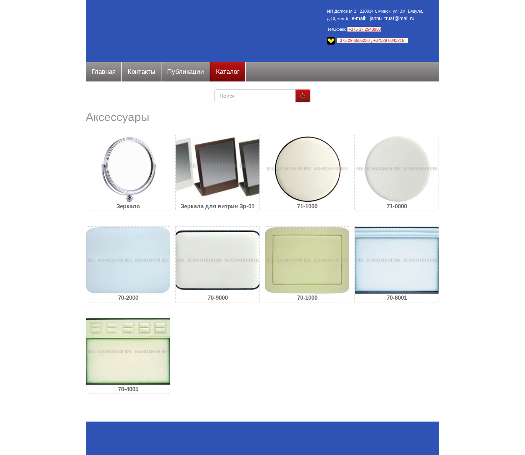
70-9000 (218, 297)
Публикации (185, 71)
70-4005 (128, 389)
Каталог (227, 71)
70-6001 (397, 297)
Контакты (141, 71)
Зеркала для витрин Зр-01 (217, 206)
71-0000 (397, 206)
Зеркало (128, 206)
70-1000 (307, 297)
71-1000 (307, 206)
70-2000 (128, 297)
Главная (103, 71)
